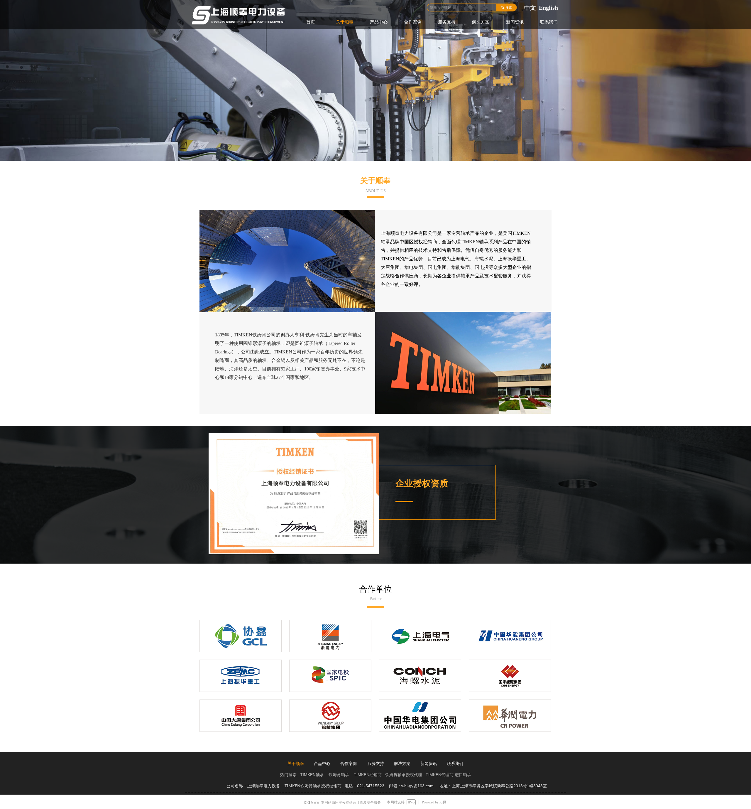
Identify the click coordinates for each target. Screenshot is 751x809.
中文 (530, 7)
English (548, 7)
